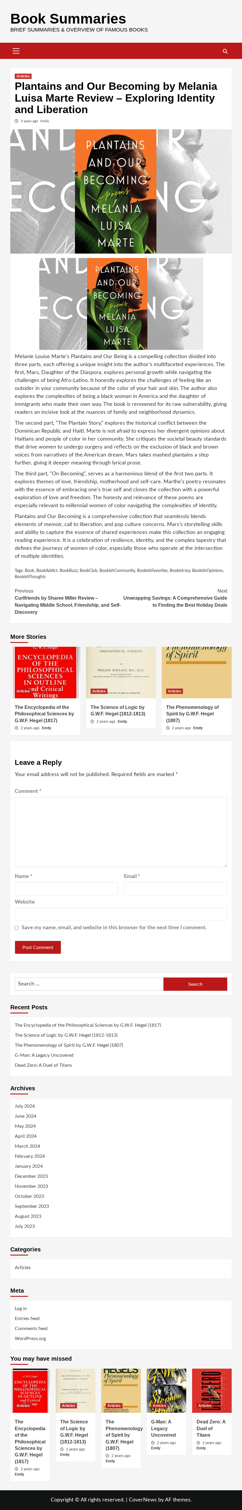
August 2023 (28, 1216)
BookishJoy (180, 571)
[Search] (225, 51)
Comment (28, 791)
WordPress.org (30, 1338)
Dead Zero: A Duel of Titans (43, 1065)
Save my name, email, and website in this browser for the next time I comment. (114, 927)
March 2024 (27, 1146)
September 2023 (32, 1206)
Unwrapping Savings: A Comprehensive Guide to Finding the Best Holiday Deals (175, 598)
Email (132, 876)
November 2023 (31, 1186)
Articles (23, 76)
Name (23, 876)
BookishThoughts (30, 577)
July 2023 (25, 1226)
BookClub (88, 571)
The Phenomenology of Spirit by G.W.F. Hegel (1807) (192, 714)
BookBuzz (69, 571)
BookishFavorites (152, 571)
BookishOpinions (207, 571)
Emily (44, 121)
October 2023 (29, 1196)
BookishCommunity (117, 571)
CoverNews (143, 1500)
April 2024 (26, 1136)
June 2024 (25, 1116)
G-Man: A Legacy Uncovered (44, 1055)
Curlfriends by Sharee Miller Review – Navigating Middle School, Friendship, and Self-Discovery (68, 601)
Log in (21, 1308)
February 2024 (30, 1156)
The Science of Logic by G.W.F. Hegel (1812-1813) (66, 1035)
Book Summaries (68, 19)
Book (29, 571)
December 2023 (31, 1176)
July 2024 (25, 1106)
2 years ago (30, 728)
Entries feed (27, 1318)
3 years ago (30, 121)
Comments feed (31, 1328)
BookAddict (47, 571)
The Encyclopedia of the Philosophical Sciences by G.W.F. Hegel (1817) (44, 714)
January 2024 (29, 1166)
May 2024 (25, 1126)
